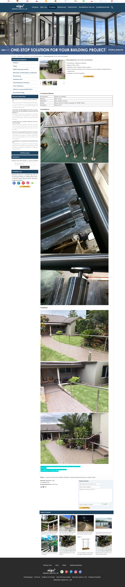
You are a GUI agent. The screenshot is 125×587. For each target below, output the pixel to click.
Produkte (52, 7)
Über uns (43, 7)
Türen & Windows (18, 86)
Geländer (26, 56)
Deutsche (21, 1)
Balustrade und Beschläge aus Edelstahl (25, 72)
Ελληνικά (69, 1)
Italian (78, 1)
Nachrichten (72, 7)
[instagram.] (28, 183)
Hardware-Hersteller (94, 577)
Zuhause (35, 7)
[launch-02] (43, 487)
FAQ (57, 565)
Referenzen (61, 7)
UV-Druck (37, 577)
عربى (86, 1)
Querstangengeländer (36, 56)
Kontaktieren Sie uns (86, 7)
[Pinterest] (23, 183)
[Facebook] (14, 183)
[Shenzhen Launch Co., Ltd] (19, 10)
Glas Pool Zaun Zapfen (63, 577)
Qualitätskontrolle (102, 7)
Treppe (15, 66)
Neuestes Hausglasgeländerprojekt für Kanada (25, 132)
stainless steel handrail (52, 477)
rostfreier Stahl (91, 477)
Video (64, 565)
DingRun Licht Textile (48, 577)
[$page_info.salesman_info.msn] (41, 487)
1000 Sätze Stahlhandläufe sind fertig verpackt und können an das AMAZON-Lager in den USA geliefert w (25, 111)
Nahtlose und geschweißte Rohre (22, 89)
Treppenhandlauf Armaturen (78, 477)
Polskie (94, 1)
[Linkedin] (18, 183)
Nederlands (115, 1)
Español (49, 1)
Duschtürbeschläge (18, 92)
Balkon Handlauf (64, 477)
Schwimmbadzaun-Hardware (21, 82)
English (11, 1)
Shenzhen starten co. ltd (79, 577)
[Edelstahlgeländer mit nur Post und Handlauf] (52, 69)
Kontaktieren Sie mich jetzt (24, 186)
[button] (59, 53)
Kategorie (20, 56)
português (59, 1)
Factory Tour (47, 565)
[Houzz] (32, 183)
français (30, 1)
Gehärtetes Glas (17, 79)
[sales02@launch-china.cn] (46, 487)
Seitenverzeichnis (76, 565)
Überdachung (17, 76)
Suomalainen (104, 1)
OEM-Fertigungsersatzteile (21, 69)
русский (39, 1)
